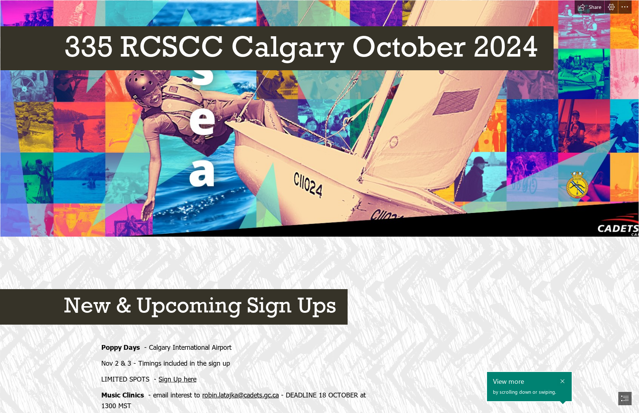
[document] (319, 206)
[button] (589, 7)
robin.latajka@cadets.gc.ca (240, 394)
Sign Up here (177, 379)
